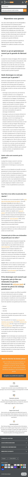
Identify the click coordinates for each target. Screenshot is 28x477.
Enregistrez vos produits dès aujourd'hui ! (14, 375)
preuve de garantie (14, 218)
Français (3, 458)
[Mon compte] (22, 2)
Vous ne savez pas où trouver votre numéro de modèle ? (10, 13)
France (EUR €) (13, 458)
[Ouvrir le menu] (2, 2)
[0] (25, 2)
